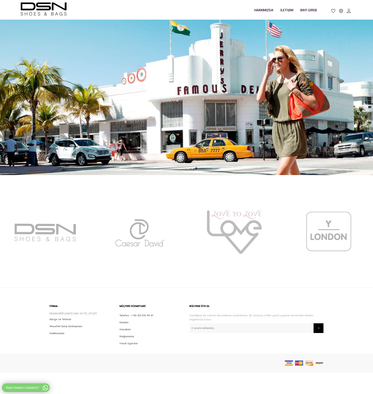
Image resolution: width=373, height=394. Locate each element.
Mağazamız (126, 336)
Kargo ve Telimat (60, 319)
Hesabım (125, 329)
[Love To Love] (234, 232)
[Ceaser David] (139, 232)
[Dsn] (44, 232)
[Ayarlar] (341, 10)
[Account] (349, 10)
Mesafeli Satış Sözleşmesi (66, 326)
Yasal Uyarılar (128, 343)
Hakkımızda (57, 333)
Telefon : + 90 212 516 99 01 (136, 315)
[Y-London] (328, 232)
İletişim (123, 322)
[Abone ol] (318, 328)
